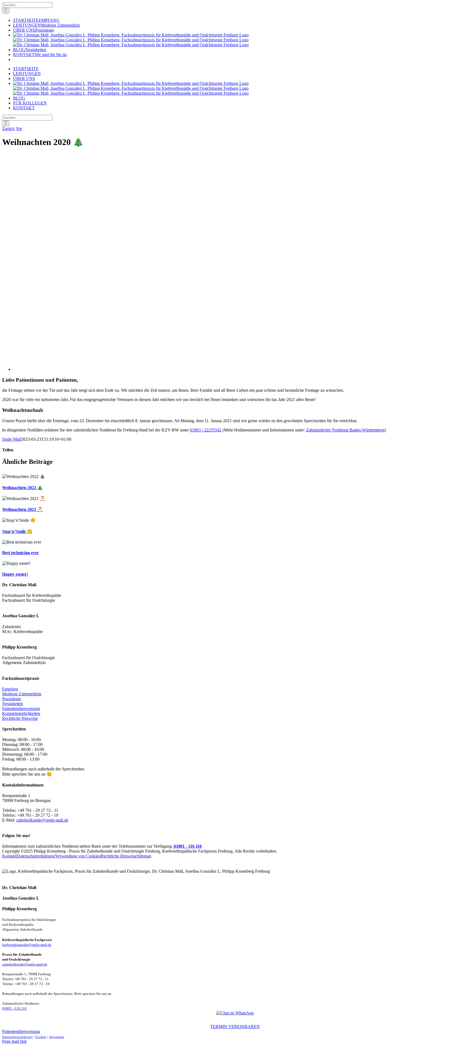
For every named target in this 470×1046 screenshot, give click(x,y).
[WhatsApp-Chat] (235, 1013)
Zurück (8, 128)
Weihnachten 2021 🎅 (22, 509)
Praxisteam (11, 698)
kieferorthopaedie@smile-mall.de (26, 945)
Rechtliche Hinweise (20, 718)
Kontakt (9, 856)
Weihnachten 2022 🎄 (22, 487)
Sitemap (144, 856)
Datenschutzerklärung (35, 856)
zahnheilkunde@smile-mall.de (42, 820)
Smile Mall (11, 439)
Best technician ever (20, 552)
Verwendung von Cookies (77, 856)
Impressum (56, 1036)
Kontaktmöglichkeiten (21, 713)
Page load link (14, 1041)
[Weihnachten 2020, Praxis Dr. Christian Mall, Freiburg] (176, 369)
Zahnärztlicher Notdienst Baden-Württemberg (345, 430)
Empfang (10, 689)
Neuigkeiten (12, 703)
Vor (19, 128)
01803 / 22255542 (205, 430)
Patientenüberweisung (21, 708)
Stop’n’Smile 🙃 (17, 531)
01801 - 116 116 (187, 846)
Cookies (41, 1036)
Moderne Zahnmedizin (21, 694)
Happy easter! (15, 574)
